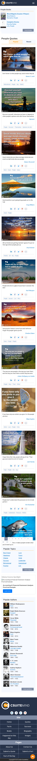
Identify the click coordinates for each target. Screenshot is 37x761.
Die (13, 470)
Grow (5, 341)
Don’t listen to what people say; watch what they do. (18, 73)
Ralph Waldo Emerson (17, 611)
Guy (17, 470)
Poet (11, 606)
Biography (28, 731)
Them (14, 384)
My (13, 255)
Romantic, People (12, 18)
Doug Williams (30, 205)
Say (18, 84)
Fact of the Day (9, 756)
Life (20, 566)
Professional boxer (16, 627)
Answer (11, 298)
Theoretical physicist (16, 677)
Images (28, 736)
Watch (21, 84)
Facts (9, 726)
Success (6, 560)
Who (19, 298)
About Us (9, 747)
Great (9, 170)
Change (5, 558)
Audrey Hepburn (15, 668)
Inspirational (22, 563)
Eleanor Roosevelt (29, 162)
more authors (27, 689)
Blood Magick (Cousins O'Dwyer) (18, 14)
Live (15, 298)
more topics (28, 569)
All (10, 255)
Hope (5, 470)
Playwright (13, 620)
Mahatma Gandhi (16, 646)
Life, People (10, 26)
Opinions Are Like (27, 127)
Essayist (13, 613)
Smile (5, 427)
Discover (11, 127)
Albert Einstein (15, 675)
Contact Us (27, 747)
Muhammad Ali (15, 625)
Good (5, 213)
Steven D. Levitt (30, 76)
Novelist (12, 662)
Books (9, 731)
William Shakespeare (17, 604)
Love (9, 427)
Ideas (18, 170)
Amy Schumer (30, 247)
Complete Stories (13, 22)
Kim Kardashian (29, 504)
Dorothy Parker (11, 24)
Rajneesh (31, 119)
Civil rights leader (15, 648)
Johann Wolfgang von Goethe (25, 376)
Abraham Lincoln (16, 682)
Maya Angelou (30, 419)
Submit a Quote (9, 751)
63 (3, 542)
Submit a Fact (27, 751)
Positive (5, 566)
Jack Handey (30, 462)
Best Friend (6, 553)
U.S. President (14, 684)
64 (7, 542)
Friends (6, 255)
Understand (12, 512)
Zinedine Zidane (29, 333)
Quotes (28, 722)
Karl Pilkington (30, 290)
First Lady (13, 655)
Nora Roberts (11, 16)
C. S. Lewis (14, 661)
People (13, 84)
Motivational (7, 84)
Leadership (22, 560)
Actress (12, 670)
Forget (9, 341)
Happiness (6, 555)
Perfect (24, 512)
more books (28, 30)
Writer (12, 641)
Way (10, 384)
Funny (20, 555)
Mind (5, 170)
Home (9, 722)
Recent (28, 42)
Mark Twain (14, 639)
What (18, 384)
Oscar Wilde (14, 618)
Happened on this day (9, 737)
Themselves (18, 127)
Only (18, 427)
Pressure (18, 512)
